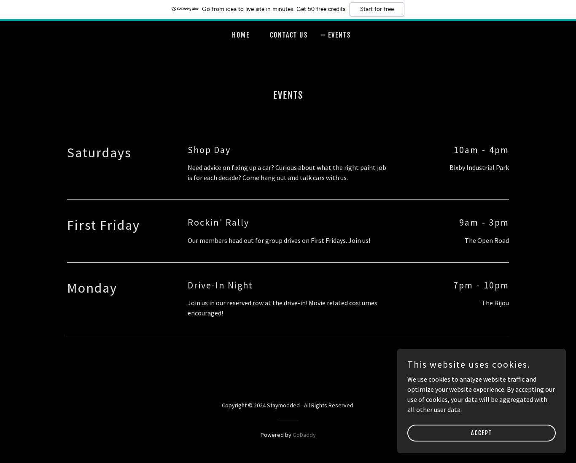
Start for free (377, 9)
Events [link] (339, 35)
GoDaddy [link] (304, 435)
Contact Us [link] (289, 35)
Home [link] (241, 35)
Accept (481, 432)
